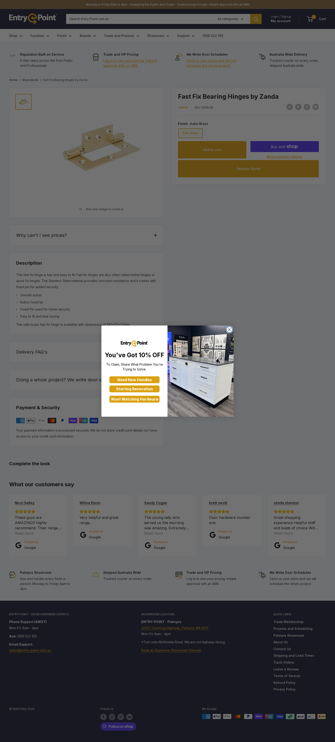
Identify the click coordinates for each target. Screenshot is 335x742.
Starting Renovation (134, 389)
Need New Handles (134, 379)
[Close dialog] (229, 330)
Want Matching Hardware (134, 399)
